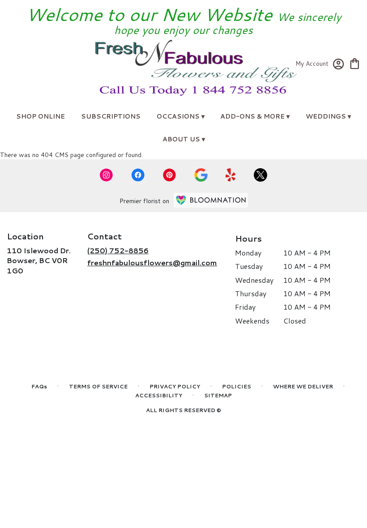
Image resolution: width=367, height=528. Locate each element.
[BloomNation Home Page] (211, 200)
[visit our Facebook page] (138, 175)
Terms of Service (98, 386)
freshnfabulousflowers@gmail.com (152, 262)
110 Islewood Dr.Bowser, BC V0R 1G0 (39, 260)
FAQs (39, 386)
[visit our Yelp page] (231, 175)
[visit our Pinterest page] (170, 175)
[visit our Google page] (201, 175)
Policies (236, 386)
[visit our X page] (260, 175)
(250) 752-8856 (118, 250)
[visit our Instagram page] (106, 175)
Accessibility (158, 395)
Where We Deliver (303, 386)
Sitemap (218, 395)
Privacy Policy (174, 386)
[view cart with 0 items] (354, 62)
